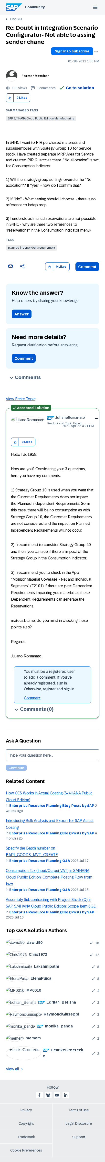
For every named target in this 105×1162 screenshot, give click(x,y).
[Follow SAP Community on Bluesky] (48, 1095)
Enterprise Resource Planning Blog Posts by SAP (51, 806)
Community (35, 7)
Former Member (35, 76)
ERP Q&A (16, 19)
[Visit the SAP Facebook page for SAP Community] (39, 1095)
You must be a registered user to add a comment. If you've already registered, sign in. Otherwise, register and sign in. (49, 680)
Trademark (26, 1137)
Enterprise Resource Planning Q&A (39, 861)
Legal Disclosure (79, 1123)
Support (78, 1137)
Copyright (26, 1123)
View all (12, 1069)
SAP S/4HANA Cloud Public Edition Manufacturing (41, 118)
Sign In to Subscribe (72, 51)
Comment (87, 267)
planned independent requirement (31, 247)
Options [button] (96, 52)
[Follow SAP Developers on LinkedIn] (66, 1095)
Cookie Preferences (26, 1150)
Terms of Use (79, 1110)
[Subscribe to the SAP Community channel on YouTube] (57, 1095)
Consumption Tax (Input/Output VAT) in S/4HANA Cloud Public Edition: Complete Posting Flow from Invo (49, 877)
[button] (10, 98)
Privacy (26, 1110)
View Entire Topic (20, 399)
